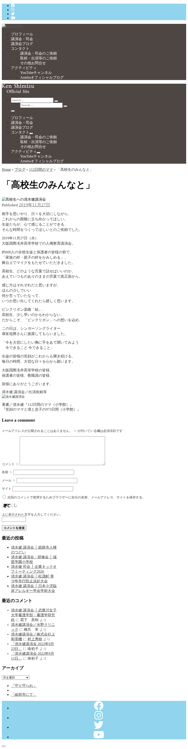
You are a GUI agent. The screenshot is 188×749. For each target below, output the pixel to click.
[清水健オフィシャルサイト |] (12, 26)
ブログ (19, 169)
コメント (10, 464)
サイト (6, 488)
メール (9, 480)
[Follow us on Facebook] (13, 6)
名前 (7, 472)
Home (6, 169)
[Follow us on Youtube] (13, 18)
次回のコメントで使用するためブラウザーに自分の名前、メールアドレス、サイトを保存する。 (76, 497)
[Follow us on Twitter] (13, 14)
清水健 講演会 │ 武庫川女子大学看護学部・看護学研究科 (34, 615)
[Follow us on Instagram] (12, 10)
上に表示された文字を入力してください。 (32, 514)
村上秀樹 (35, 639)
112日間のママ (41, 169)
